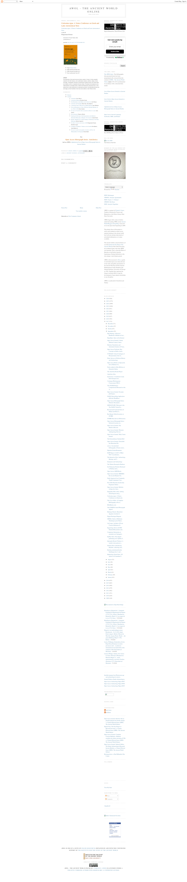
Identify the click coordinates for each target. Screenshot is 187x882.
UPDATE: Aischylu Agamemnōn (112, 197)
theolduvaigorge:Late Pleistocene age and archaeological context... (114, 676)
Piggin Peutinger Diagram (114, 516)
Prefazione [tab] (69, 95)
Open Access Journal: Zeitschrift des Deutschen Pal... (115, 442)
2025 (107, 301)
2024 (107, 303)
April (109, 570)
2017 (107, 321)
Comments (109, 799)
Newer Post (64, 208)
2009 (107, 598)
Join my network (115, 835)
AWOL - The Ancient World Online (93, 10)
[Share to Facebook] (90, 151)
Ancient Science (72, 153)
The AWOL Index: (109, 74)
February (110, 575)
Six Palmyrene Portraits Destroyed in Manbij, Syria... (116, 468)
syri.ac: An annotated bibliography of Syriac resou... (116, 447)
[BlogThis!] (86, 151)
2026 (107, 298)
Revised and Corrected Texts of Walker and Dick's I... (115, 410)
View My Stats (108, 787)
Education (112, 830)
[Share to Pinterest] (92, 151)
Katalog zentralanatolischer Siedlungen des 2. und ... (114, 551)
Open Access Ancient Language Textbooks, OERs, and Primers (112, 115)
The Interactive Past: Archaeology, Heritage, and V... (116, 458)
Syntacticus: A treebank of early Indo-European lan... (115, 377)
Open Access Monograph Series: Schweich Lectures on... (115, 422)
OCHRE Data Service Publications (116, 418)
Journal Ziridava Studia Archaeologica (114, 679)
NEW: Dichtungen (109, 195)
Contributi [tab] (69, 96)
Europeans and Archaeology (114, 462)
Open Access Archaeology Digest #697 (114, 681)
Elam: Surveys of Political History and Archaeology (116, 359)
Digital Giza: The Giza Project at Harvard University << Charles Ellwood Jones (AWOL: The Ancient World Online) (114, 729)
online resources (88, 848)
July (109, 562)
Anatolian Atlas (111, 374)
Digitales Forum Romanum (114, 450)
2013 (107, 588)
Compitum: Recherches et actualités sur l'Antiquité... (115, 533)
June (109, 564)
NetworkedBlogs (113, 823)
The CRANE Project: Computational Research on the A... (116, 387)
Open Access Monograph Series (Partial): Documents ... (115, 402)
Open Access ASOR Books (114, 471)
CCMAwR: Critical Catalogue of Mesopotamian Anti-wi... (116, 355)
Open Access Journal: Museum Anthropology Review (115, 431)
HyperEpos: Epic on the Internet (115, 338)
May (109, 567)
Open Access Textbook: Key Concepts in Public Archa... (115, 350)
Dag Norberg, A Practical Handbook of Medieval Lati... (115, 334)
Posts (108, 796)
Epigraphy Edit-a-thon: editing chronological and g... (115, 492)
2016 (107, 580)
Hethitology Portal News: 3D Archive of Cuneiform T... (115, 555)
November (111, 326)
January (110, 577)
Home (81, 208)
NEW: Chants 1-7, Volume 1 (111, 200)
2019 (107, 316)
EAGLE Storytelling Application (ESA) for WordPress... (116, 397)
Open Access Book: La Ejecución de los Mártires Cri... (116, 363)
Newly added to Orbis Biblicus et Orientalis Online (116, 368)
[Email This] (84, 151)
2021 (107, 311)
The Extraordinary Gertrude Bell (115, 439)
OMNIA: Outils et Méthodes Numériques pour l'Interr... (114, 520)
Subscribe (115, 51)
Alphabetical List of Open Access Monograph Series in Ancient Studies (114, 108)
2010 (107, 595)
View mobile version (81, 211)
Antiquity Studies (73, 67)
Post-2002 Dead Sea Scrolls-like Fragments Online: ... (115, 483)
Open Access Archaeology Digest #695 (114, 686)
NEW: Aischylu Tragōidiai (111, 204)
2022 (107, 309)
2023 (107, 306)
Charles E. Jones (119, 210)
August (110, 559)
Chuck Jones (72, 150)
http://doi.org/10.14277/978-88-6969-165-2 (76, 42)
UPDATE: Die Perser (109, 202)
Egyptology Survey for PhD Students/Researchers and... (115, 529)
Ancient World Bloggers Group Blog (115, 223)
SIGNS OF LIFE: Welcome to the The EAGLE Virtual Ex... (115, 406)
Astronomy (81, 153)
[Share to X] (88, 151)
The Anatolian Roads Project (115, 371)
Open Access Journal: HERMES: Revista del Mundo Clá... (115, 475)
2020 (107, 314)
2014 (107, 585)
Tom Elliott (108, 712)
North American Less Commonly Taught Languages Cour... (116, 479)
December (110, 323)
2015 (107, 583)
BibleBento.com (111, 505)
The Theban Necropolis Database (116, 464)
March (110, 572)
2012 (107, 590)
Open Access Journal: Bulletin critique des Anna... (115, 488)
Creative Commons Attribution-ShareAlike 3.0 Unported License (93, 870)
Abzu (119, 260)
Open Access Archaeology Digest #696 (114, 684)
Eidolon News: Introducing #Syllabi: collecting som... (115, 546)
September (111, 331)
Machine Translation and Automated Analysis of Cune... (116, 346)
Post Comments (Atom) (75, 216)
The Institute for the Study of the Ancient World (98, 850)
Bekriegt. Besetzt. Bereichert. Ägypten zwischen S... (115, 513)
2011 (107, 593)
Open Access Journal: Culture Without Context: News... (115, 341)
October (110, 329)
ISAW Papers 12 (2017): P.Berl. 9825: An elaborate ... (115, 454)
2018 (107, 319)
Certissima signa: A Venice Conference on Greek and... (115, 497)
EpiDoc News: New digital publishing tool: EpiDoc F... (115, 537)
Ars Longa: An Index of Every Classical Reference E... (115, 524)
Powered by (110, 57)
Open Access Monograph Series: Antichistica (81, 139)
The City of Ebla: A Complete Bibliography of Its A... (115, 501)
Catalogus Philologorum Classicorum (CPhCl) (113, 382)
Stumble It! (107, 806)
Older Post (98, 208)
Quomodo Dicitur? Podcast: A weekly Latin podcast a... (115, 542)
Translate (117, 189)
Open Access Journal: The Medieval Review (114, 426)
